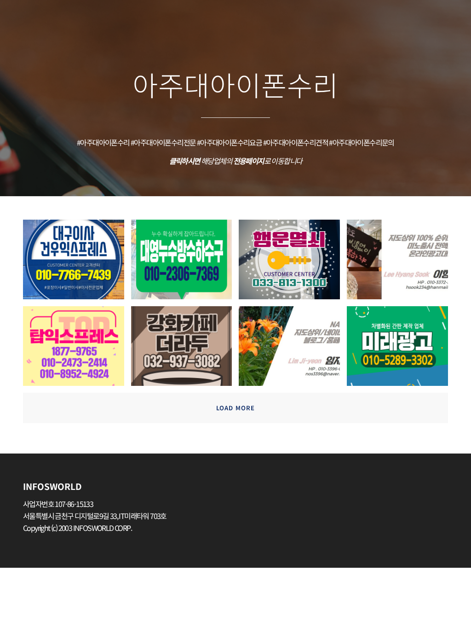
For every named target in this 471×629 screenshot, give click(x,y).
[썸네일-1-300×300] (293, 263)
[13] (401, 263)
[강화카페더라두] (185, 349)
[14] (293, 349)
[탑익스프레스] (77, 349)
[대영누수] (185, 263)
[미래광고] (401, 349)
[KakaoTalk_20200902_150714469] (77, 263)
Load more (235, 407)
